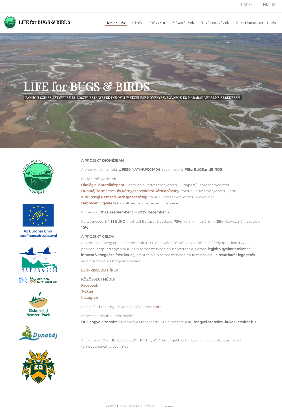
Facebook (89, 285)
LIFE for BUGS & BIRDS (44, 22)
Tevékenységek (215, 22)
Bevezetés (116, 22)
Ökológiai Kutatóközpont (102, 185)
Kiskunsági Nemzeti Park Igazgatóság (114, 197)
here (157, 307)
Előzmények (183, 22)
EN (274, 4)
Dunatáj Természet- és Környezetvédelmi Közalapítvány (130, 191)
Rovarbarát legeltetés (256, 22)
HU (266, 4)
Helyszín (157, 22)
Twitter (87, 291)
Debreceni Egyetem (98, 203)
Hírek (137, 22)
